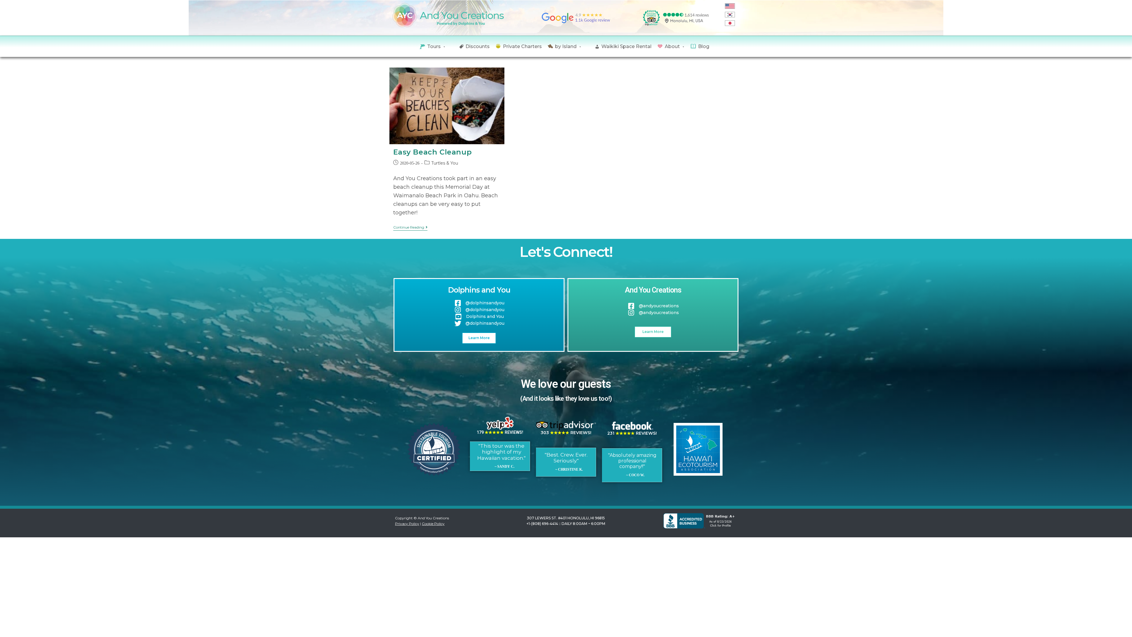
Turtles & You (444, 163)
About (672, 46)
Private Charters (522, 46)
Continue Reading (410, 227)
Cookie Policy (433, 523)
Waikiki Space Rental (626, 46)
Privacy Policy (407, 523)
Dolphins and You (479, 289)
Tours (434, 46)
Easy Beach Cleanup (432, 152)
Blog (703, 46)
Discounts (477, 46)
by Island (566, 46)
